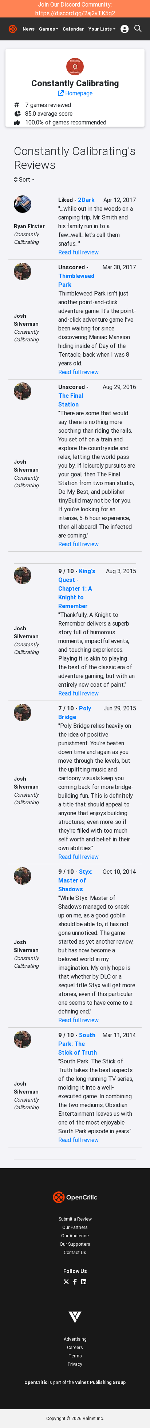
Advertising (75, 1339)
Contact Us (75, 1252)
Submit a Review (75, 1219)
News (29, 29)
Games (47, 29)
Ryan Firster (29, 226)
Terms (75, 1355)
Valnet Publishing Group (100, 1382)
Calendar (73, 29)
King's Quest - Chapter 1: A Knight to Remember (76, 588)
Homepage (78, 93)
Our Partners (75, 1227)
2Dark (86, 199)
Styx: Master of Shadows (75, 880)
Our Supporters (75, 1244)
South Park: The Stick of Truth (77, 1043)
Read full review (78, 252)
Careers (75, 1347)
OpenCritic (35, 1382)
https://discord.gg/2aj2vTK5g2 (75, 13)
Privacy (75, 1364)
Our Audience (75, 1235)
